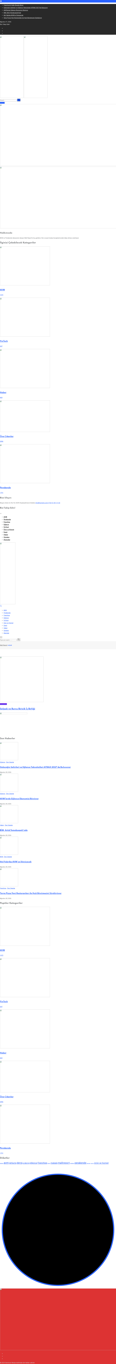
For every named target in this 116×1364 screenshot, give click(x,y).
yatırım (92, 1163)
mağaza (72, 1163)
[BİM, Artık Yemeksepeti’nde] (9, 823)
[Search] (1, 606)
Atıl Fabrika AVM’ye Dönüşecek (13, 15)
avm (6, 1162)
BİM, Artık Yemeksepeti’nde (12, 13)
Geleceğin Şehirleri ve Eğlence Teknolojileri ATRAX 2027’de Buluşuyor (26, 8)
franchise (42, 1163)
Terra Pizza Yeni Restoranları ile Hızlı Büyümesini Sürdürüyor (23, 18)
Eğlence (6, 524)
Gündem (6, 537)
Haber (6, 535)
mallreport (64, 1162)
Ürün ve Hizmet (9, 529)
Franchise (7, 522)
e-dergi (26, 1163)
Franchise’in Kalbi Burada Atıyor (13, 5)
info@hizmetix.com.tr (42, 503)
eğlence (33, 1163)
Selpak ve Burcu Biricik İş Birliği (17, 709)
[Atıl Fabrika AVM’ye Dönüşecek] (9, 854)
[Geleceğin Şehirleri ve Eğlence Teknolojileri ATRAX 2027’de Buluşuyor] (9, 760)
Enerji (5, 532)
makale (54, 1163)
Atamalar (7, 540)
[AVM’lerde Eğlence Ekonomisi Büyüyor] (9, 791)
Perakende (7, 519)
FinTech (6, 527)
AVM (5, 517)
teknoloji (88, 1163)
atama (1, 1163)
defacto (12, 1163)
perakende (80, 1162)
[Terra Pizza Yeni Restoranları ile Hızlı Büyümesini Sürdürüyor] (9, 886)
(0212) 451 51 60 (54, 503)
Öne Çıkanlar (10, 762)
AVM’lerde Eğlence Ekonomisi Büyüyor (16, 10)
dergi (19, 1162)
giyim (48, 1163)
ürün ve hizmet (101, 1163)
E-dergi (2, 103)
